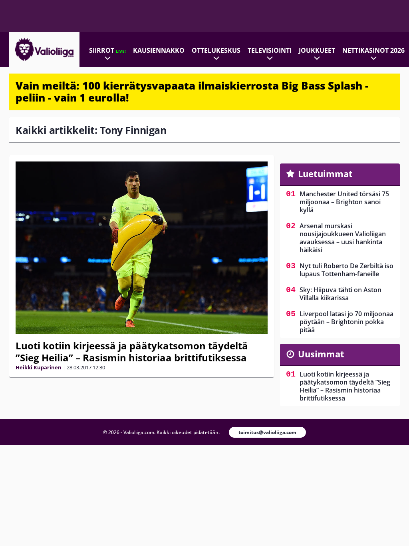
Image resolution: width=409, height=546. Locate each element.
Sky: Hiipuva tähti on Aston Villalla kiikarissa (340, 293)
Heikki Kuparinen (39, 367)
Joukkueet (317, 50)
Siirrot (107, 50)
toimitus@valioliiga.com (267, 432)
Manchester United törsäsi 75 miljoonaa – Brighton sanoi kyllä (344, 201)
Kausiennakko (159, 50)
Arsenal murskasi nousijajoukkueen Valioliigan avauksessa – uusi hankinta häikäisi (343, 237)
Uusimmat (321, 354)
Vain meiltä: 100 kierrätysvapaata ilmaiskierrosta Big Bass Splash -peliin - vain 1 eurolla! (192, 91)
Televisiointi (270, 50)
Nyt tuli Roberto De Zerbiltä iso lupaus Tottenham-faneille (346, 269)
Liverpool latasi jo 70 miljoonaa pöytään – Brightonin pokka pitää (346, 321)
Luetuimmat (325, 173)
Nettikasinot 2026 (373, 50)
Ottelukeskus (216, 50)
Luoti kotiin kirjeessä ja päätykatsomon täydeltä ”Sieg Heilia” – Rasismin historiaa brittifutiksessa (132, 351)
